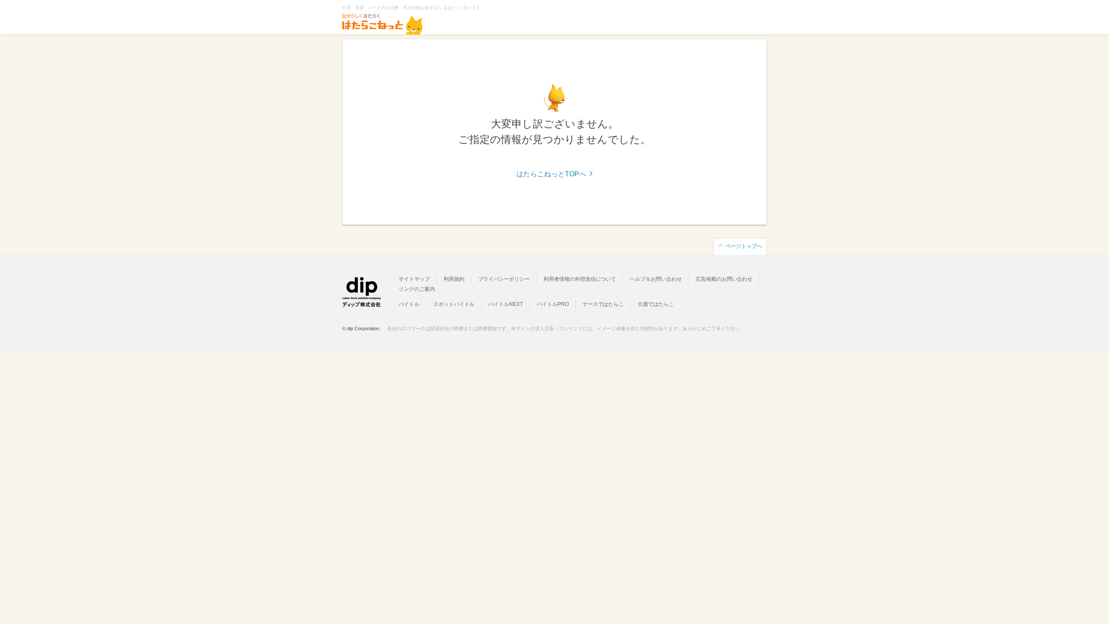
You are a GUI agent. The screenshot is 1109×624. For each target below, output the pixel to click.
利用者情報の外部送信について (580, 279)
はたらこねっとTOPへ (551, 174)
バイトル (409, 304)
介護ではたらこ (656, 304)
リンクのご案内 (417, 289)
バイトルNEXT (505, 304)
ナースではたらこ (603, 304)
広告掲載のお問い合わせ (724, 279)
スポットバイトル (454, 304)
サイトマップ (414, 279)
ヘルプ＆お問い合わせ (656, 279)
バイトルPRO (553, 304)
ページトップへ (744, 246)
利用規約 (454, 279)
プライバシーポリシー (504, 279)
